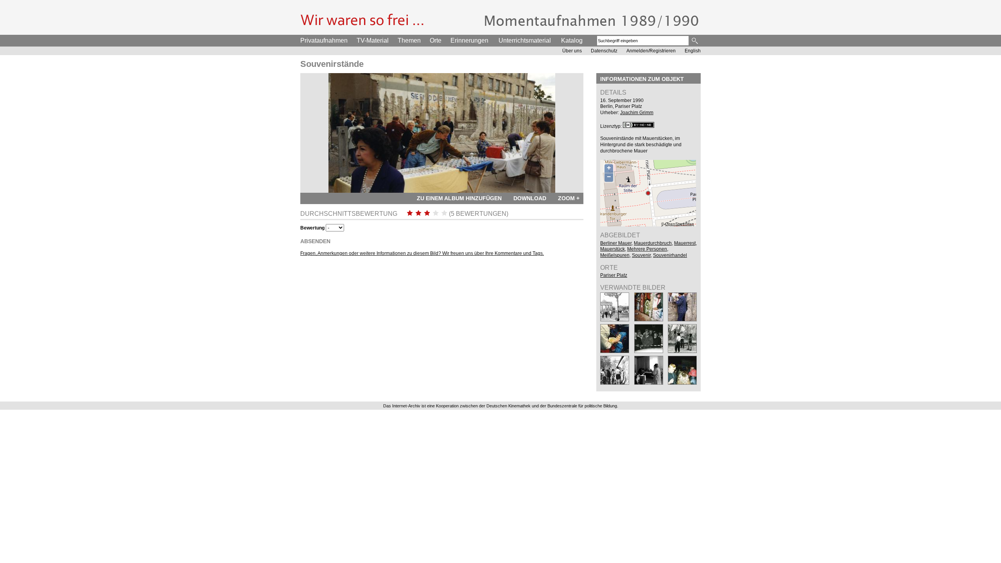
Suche (695, 40)
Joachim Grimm (636, 112)
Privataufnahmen (324, 40)
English (693, 51)
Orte (435, 40)
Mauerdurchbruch (653, 243)
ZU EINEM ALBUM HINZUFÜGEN (459, 198)
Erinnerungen (469, 40)
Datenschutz (604, 51)
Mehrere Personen (647, 249)
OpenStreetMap (679, 224)
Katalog (572, 40)
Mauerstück (612, 249)
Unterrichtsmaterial (525, 40)
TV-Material (373, 40)
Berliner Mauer (615, 243)
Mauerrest (685, 243)
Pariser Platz (613, 275)
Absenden (315, 241)
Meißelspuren (615, 255)
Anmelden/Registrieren (651, 51)
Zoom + (568, 198)
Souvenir (641, 255)
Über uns (572, 51)
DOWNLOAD (529, 198)
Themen (409, 40)
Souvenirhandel (670, 255)
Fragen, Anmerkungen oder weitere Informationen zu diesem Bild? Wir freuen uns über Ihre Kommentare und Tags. (422, 253)
